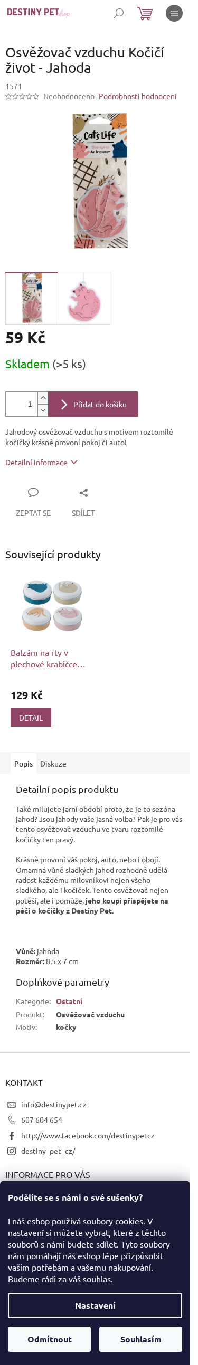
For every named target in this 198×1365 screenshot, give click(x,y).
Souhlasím (141, 1338)
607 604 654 (41, 1119)
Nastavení (95, 1305)
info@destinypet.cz (54, 1104)
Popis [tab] (23, 763)
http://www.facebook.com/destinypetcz (88, 1135)
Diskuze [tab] (53, 763)
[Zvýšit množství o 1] (42, 398)
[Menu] (174, 13)
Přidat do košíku (100, 404)
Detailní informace (36, 462)
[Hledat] (118, 13)
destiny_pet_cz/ (48, 1150)
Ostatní (69, 1001)
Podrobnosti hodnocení (138, 96)
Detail (31, 717)
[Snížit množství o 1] (42, 410)
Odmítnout (49, 1338)
